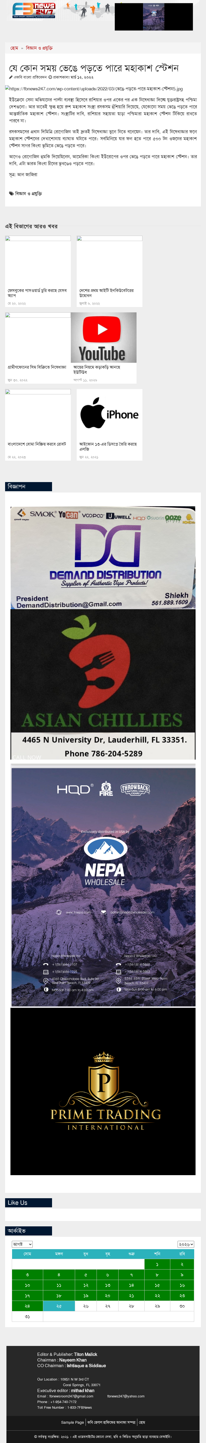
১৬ (182, 1285)
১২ (86, 1285)
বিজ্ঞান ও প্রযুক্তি (39, 48)
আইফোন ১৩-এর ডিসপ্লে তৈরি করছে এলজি (108, 446)
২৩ (182, 1295)
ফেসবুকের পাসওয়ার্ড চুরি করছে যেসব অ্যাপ (37, 293)
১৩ (107, 1285)
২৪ (27, 1306)
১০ (27, 1285)
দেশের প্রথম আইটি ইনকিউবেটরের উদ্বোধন (106, 293)
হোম (14, 48)
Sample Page (72, 1422)
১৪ (131, 1285)
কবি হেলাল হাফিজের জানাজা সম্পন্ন (111, 1422)
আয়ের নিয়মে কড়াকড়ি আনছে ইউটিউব (96, 369)
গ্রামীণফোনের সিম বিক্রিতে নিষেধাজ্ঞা (37, 367)
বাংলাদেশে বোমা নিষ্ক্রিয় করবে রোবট (37, 444)
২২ (157, 1295)
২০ (107, 1295)
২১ (131, 1295)
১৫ (157, 1285)
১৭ (27, 1295)
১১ (59, 1285)
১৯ (86, 1295)
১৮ (59, 1295)
